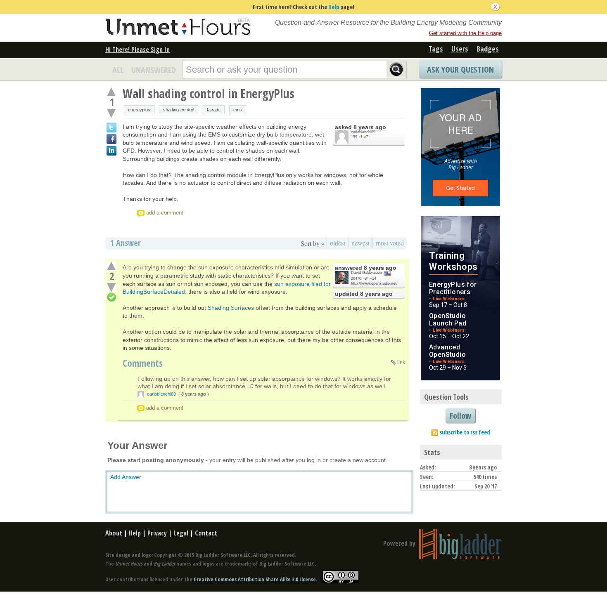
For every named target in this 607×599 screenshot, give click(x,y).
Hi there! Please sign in (137, 49)
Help (333, 7)
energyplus (139, 109)
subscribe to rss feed (464, 432)
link (401, 362)
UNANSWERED (153, 69)
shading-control (178, 109)
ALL (117, 69)
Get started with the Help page (465, 33)
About (113, 533)
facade (214, 109)
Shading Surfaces (231, 307)
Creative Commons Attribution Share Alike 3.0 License (255, 579)
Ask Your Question (460, 69)
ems (237, 109)
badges (488, 49)
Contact (206, 533)
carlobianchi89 (363, 132)
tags (436, 49)
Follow (460, 415)
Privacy (157, 533)
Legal (180, 533)
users (459, 49)
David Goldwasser (366, 273)
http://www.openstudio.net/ (374, 283)
